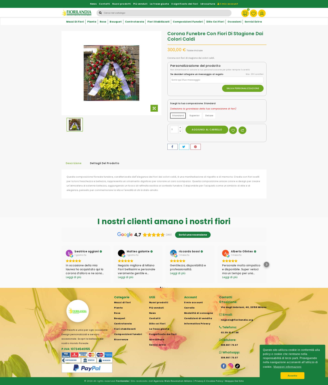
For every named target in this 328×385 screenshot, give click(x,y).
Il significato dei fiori (184, 3)
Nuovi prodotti (121, 3)
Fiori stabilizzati (158, 21)
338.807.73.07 (229, 345)
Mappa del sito (234, 381)
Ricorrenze (121, 339)
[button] (61, 264)
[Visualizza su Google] (69, 253)
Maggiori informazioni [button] (288, 366)
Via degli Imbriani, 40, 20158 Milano (244, 307)
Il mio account (228, 3)
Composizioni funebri (188, 21)
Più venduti (140, 3)
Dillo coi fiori (215, 21)
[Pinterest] (196, 147)
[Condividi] (172, 147)
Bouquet (116, 21)
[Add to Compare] (242, 130)
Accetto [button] (292, 375)
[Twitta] (184, 147)
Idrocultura (207, 3)
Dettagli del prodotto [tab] (104, 163)
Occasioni (234, 21)
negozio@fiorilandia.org (237, 319)
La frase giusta (159, 3)
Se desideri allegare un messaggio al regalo (196, 74)
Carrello (189, 307)
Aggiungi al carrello (207, 129)
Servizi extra (253, 21)
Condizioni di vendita (198, 318)
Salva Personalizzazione (243, 88)
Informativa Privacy (197, 323)
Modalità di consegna (198, 313)
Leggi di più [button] (73, 277)
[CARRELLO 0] (243, 12)
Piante (91, 21)
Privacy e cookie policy (209, 381)
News (93, 3)
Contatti (104, 3)
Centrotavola (134, 21)
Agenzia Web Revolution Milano (173, 381)
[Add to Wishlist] (233, 130)
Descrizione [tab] (73, 163)
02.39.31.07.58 (230, 332)
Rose (103, 21)
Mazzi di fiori (75, 21)
